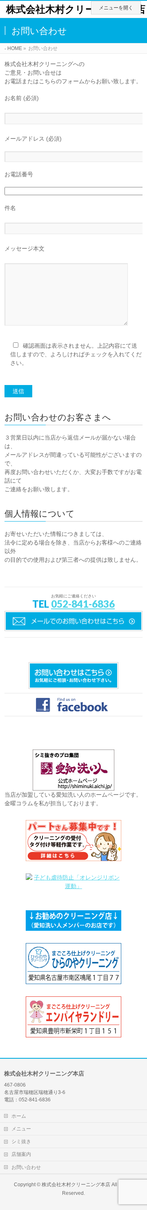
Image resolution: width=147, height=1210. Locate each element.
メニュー (21, 1129)
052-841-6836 (83, 604)
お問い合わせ (26, 1167)
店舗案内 (21, 1154)
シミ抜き (21, 1141)
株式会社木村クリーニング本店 (75, 9)
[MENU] (116, 7)
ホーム (18, 1116)
